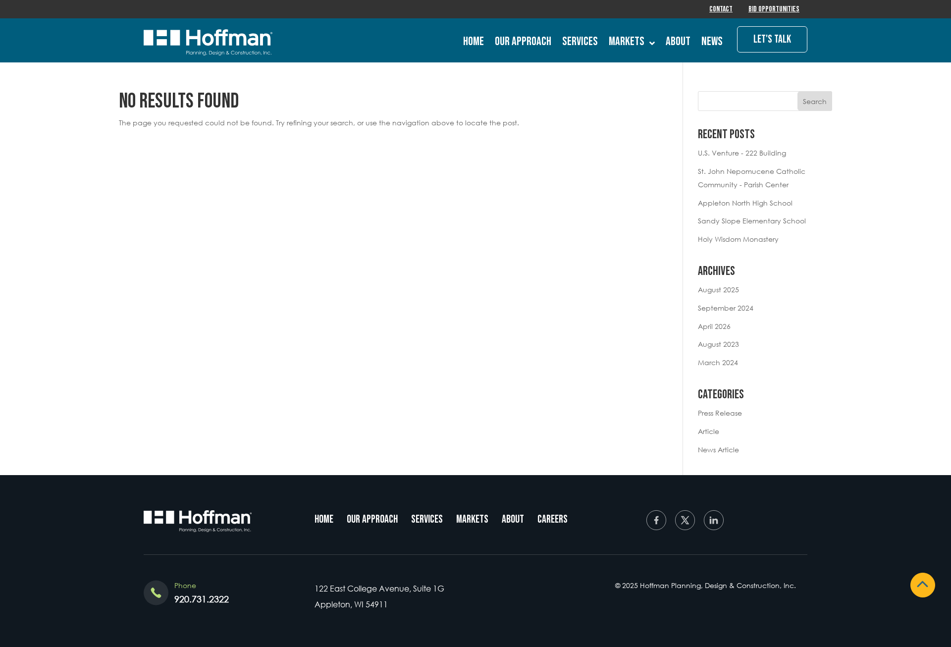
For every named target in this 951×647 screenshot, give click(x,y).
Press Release (720, 413)
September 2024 (725, 308)
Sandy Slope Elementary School (752, 220)
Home (473, 42)
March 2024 (718, 362)
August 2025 (718, 289)
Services (580, 42)
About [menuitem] (513, 519)
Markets (626, 42)
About (678, 42)
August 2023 (718, 344)
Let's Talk (772, 39)
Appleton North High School (745, 203)
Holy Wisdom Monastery (738, 239)
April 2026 (714, 326)
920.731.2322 (201, 598)
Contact (721, 9)
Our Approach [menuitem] (372, 519)
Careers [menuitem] (552, 519)
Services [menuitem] (427, 519)
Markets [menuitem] (472, 519)
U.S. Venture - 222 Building (742, 153)
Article (708, 431)
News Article (718, 449)
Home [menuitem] (324, 519)
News (712, 42)
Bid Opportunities (773, 9)
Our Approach (523, 42)
